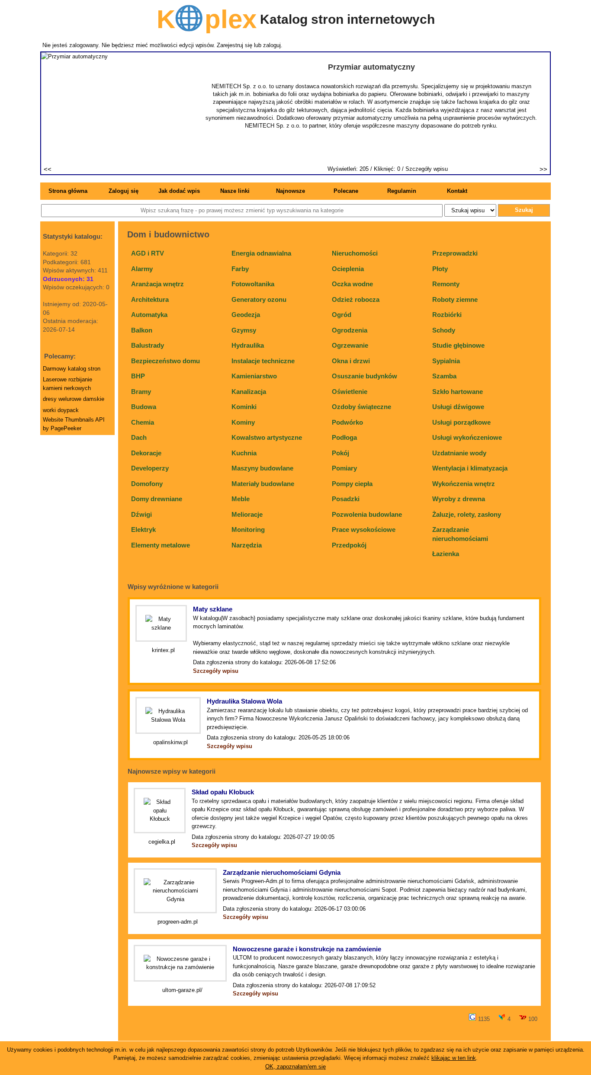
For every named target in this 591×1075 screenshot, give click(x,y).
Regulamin (401, 191)
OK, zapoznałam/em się (295, 1066)
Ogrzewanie (350, 345)
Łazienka (445, 553)
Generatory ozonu (258, 299)
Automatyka (149, 314)
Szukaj (524, 210)
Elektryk (143, 529)
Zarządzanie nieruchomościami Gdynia (281, 872)
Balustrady (147, 345)
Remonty (445, 284)
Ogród (341, 314)
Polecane (346, 191)
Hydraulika (247, 345)
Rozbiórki (447, 314)
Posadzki (346, 498)
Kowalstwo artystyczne (266, 437)
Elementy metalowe (160, 545)
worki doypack (61, 410)
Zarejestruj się (234, 45)
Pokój (340, 453)
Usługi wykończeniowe (467, 437)
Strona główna (67, 191)
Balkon (141, 330)
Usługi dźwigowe (458, 406)
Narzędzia (246, 545)
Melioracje (247, 514)
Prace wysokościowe (363, 529)
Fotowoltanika (252, 284)
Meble (240, 498)
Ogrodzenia (349, 330)
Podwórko (347, 422)
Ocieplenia (348, 268)
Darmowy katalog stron (71, 368)
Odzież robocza (355, 299)
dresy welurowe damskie (73, 399)
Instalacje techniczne (263, 361)
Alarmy (142, 268)
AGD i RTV (147, 253)
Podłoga (344, 437)
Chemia (142, 422)
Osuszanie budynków (364, 376)
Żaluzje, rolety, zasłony (466, 514)
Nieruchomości (355, 253)
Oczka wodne (352, 284)
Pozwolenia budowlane (367, 514)
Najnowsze (290, 191)
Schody (443, 330)
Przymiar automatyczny (371, 67)
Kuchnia (244, 453)
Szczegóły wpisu (426, 169)
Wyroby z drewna (458, 498)
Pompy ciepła (352, 483)
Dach (139, 437)
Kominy (243, 422)
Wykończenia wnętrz (463, 483)
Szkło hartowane (457, 391)
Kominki (244, 406)
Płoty (440, 268)
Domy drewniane (156, 498)
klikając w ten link (453, 1058)
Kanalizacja (248, 391)
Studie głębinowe (458, 345)
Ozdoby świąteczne (361, 406)
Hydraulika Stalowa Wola (244, 701)
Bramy (141, 391)
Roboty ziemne (455, 299)
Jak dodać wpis (179, 191)
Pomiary (344, 468)
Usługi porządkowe (461, 422)
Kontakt (457, 191)
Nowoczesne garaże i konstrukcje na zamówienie (307, 949)
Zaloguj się (123, 191)
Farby (240, 268)
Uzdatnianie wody (459, 453)
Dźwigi (141, 514)
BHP (138, 376)
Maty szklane (212, 609)
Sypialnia (446, 361)
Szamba (444, 376)
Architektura (150, 299)
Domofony (147, 483)
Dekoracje (146, 453)
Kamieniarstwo (254, 376)
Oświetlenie (349, 391)
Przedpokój (349, 545)
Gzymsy (243, 330)
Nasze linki (235, 191)
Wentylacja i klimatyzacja (469, 468)
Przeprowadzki (455, 253)
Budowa (143, 406)
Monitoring (248, 529)
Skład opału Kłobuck (223, 792)
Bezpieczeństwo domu (165, 361)
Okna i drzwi (351, 361)
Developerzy (150, 468)
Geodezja (245, 314)
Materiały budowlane (262, 483)
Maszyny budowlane (262, 468)
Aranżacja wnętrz (157, 284)
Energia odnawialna (261, 253)
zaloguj (272, 45)
